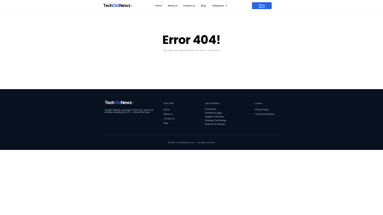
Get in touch (262, 6)
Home (158, 5)
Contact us (189, 5)
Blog (203, 5)
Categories (218, 5)
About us (172, 5)
